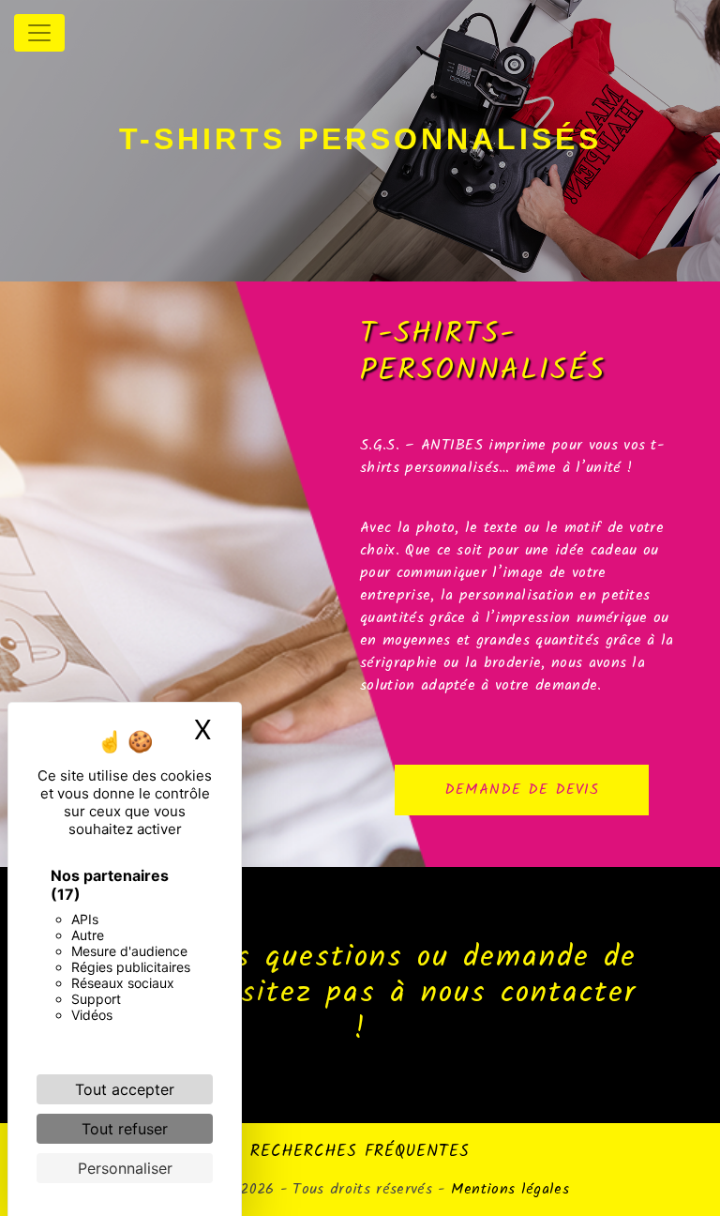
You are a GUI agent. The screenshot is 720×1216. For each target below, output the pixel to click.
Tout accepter (124, 1089)
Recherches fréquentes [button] (360, 1151)
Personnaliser (125, 1168)
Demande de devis (521, 789)
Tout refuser (125, 1128)
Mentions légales (507, 1189)
